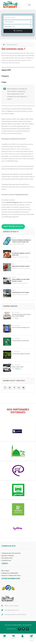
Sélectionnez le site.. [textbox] (9, 26)
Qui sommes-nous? (7, 558)
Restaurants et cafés (23, 257)
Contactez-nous (6, 560)
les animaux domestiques (24, 268)
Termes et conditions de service (11, 575)
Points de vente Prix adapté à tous (21, 327)
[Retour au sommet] (29, 630)
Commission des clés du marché (11, 553)
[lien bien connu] (8, 588)
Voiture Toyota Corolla (17, 367)
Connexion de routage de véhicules (21, 353)
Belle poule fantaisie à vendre (21, 266)
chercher (19, 31)
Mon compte (5, 571)
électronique (21, 244)
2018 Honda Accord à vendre (20, 292)
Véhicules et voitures (23, 283)
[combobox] (18, 26)
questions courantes (8, 556)
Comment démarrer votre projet (20, 340)
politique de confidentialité (10, 573)
